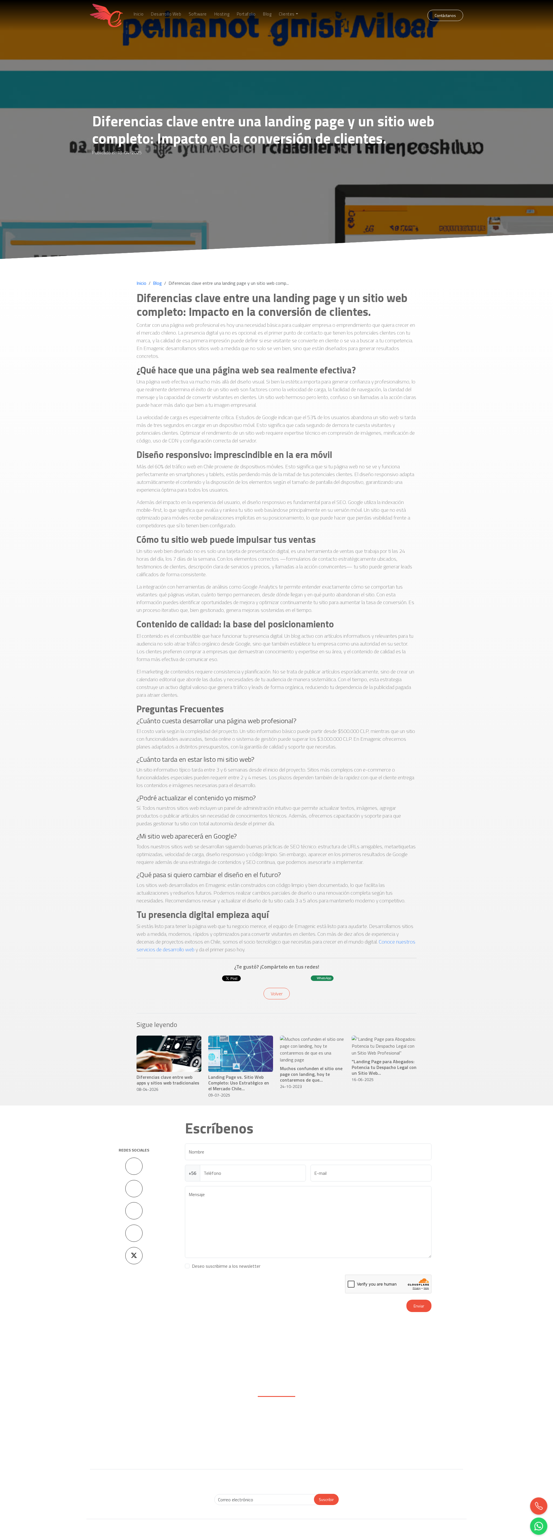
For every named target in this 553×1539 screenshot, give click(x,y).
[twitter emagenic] (134, 1255)
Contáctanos (445, 15)
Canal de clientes (230, 1437)
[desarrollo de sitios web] (314, 1371)
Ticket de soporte (230, 1431)
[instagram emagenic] (134, 1188)
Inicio (139, 14)
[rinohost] (201, 1371)
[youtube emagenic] (134, 1210)
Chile (416, 1443)
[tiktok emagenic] (134, 1233)
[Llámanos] (538, 1506)
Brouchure (416, 1425)
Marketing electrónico (323, 1431)
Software (198, 14)
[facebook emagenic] (134, 1166)
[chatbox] (538, 1526)
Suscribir (326, 1499)
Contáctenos (136, 1419)
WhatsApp (324, 978)
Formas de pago (230, 1419)
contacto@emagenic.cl (143, 1438)
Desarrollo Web (166, 14)
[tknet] (351, 1371)
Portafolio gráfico (323, 1437)
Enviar (419, 1306)
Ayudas (416, 1437)
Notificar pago (230, 1425)
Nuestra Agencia (416, 1431)
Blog (267, 14)
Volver (277, 993)
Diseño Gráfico (323, 1425)
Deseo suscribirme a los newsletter (226, 1266)
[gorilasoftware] (239, 1371)
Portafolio (246, 14)
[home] (106, 15)
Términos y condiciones (230, 1443)
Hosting (222, 14)
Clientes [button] (287, 14)
